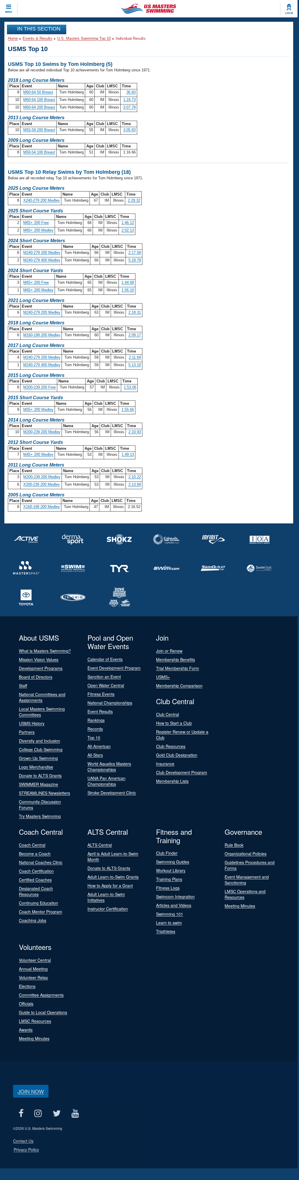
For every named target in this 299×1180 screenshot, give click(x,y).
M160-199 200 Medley (41, 335)
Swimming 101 (169, 914)
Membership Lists (172, 781)
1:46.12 (127, 223)
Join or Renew (169, 651)
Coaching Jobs (32, 920)
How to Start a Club (174, 723)
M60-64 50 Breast (38, 92)
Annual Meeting (33, 969)
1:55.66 (127, 409)
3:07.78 (129, 107)
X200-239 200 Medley (41, 484)
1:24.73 (129, 99)
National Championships (109, 703)
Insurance (165, 764)
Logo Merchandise (36, 767)
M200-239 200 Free (39, 387)
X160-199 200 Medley (41, 507)
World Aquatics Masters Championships (109, 766)
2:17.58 (134, 252)
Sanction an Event (104, 677)
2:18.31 (134, 312)
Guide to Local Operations (43, 1012)
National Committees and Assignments (42, 697)
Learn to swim (169, 923)
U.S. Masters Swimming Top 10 (84, 38)
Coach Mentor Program (40, 912)
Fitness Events (100, 694)
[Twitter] (56, 1113)
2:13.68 (134, 484)
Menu (8, 11)
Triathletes (165, 931)
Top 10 (93, 737)
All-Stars (95, 755)
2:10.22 (134, 477)
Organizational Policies (245, 853)
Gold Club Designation (176, 755)
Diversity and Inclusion (39, 741)
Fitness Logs (168, 888)
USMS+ (163, 677)
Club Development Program (181, 772)
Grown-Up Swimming (38, 758)
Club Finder (167, 853)
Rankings (96, 720)
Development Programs (40, 668)
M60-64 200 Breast (39, 107)
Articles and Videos (173, 905)
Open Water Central (105, 685)
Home (13, 38)
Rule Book (234, 845)
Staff (23, 686)
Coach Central (32, 845)
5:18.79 (134, 260)
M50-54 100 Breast (39, 152)
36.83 (131, 92)
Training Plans (169, 879)
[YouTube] (75, 1113)
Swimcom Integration (175, 896)
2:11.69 (135, 357)
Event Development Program (114, 668)
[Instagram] (38, 1113)
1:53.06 (130, 387)
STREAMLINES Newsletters (44, 793)
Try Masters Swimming (40, 816)
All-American (99, 746)
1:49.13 (127, 454)
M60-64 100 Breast (39, 99)
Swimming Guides (172, 862)
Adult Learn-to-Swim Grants (113, 877)
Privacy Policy (26, 1149)
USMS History (31, 723)
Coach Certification (36, 871)
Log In (289, 13)
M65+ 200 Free (36, 223)
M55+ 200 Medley (38, 409)
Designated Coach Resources (36, 891)
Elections (27, 986)
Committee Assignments (41, 995)
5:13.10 (134, 365)
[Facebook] (21, 1113)
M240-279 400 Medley (41, 260)
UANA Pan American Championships (106, 781)
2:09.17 (134, 335)
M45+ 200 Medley (38, 454)
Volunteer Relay (33, 977)
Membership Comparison (179, 686)
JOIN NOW (31, 1091)
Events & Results (37, 38)
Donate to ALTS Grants (40, 775)
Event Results (100, 711)
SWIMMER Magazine (38, 784)
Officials (26, 1003)
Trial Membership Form (177, 668)
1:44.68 (127, 282)
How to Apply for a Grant (110, 885)
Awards (26, 1030)
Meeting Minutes (240, 906)
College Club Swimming (40, 749)
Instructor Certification (107, 909)
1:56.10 (127, 290)
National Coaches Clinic (40, 862)
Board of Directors (35, 677)
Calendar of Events (105, 659)
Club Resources (170, 746)
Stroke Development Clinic (111, 793)
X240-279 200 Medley (41, 200)
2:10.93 (134, 432)
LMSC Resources (35, 1021)
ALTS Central (99, 845)
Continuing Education (38, 903)
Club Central (167, 714)
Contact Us (23, 1141)
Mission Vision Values (38, 659)
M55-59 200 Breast (39, 130)
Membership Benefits (175, 659)
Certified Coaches (35, 880)
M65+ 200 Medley (38, 230)
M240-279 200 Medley (41, 252)
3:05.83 (129, 130)
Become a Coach (35, 853)
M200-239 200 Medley (41, 432)
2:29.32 (134, 200)
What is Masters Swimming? (45, 651)
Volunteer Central (35, 960)
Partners (27, 732)
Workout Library (170, 870)
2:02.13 (127, 230)
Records (95, 729)
